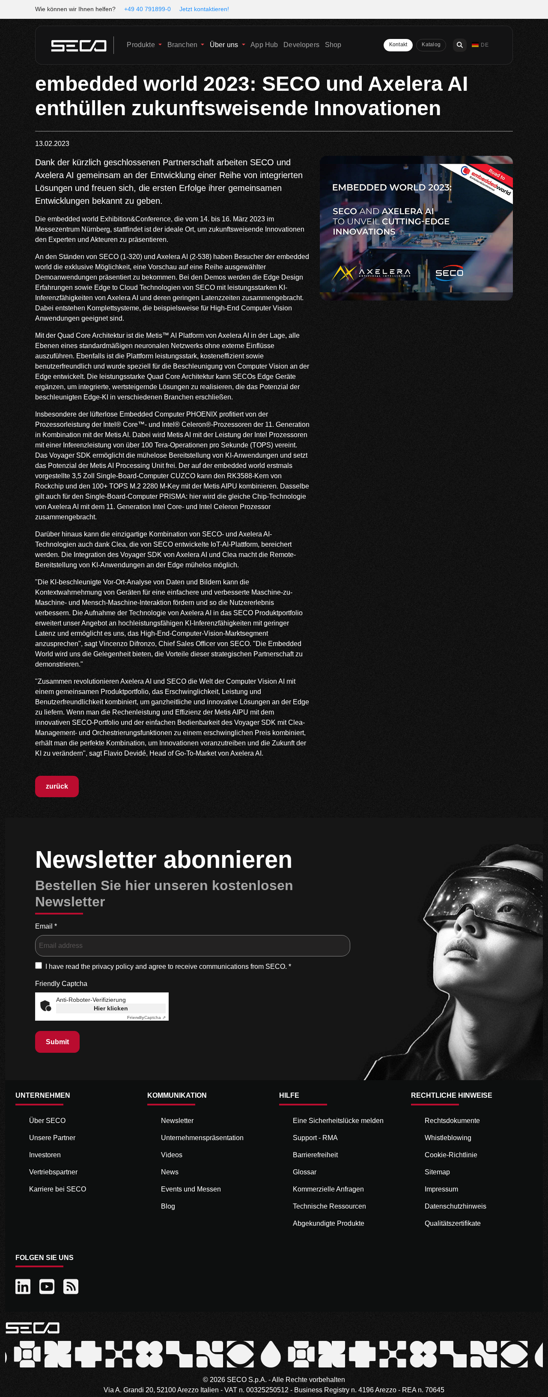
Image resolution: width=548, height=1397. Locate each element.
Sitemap (437, 1172)
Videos (171, 1155)
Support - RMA (315, 1137)
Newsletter (177, 1120)
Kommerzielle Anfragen (328, 1189)
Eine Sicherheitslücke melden (338, 1120)
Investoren (45, 1155)
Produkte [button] (141, 44)
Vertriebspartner (53, 1172)
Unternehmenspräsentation (202, 1137)
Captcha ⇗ (146, 1017)
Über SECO (47, 1120)
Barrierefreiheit (315, 1155)
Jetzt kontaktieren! (204, 9)
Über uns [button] (225, 44)
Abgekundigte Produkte (328, 1223)
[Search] (460, 45)
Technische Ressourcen (329, 1206)
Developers (301, 44)
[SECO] (32, 1327)
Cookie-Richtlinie (451, 1155)
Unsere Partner (52, 1137)
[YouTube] (48, 1287)
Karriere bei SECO (57, 1189)
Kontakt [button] (398, 45)
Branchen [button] (183, 44)
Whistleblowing (448, 1137)
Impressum (441, 1189)
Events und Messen (191, 1189)
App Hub (264, 44)
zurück (57, 786)
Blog (168, 1206)
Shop (333, 44)
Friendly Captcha (61, 983)
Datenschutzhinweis (455, 1206)
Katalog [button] (431, 45)
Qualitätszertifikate (453, 1223)
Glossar (304, 1172)
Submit (57, 1042)
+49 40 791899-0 (147, 9)
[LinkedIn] (24, 1287)
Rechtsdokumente (452, 1120)
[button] (480, 45)
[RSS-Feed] (71, 1287)
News (170, 1172)
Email (46, 926)
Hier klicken (111, 1008)
